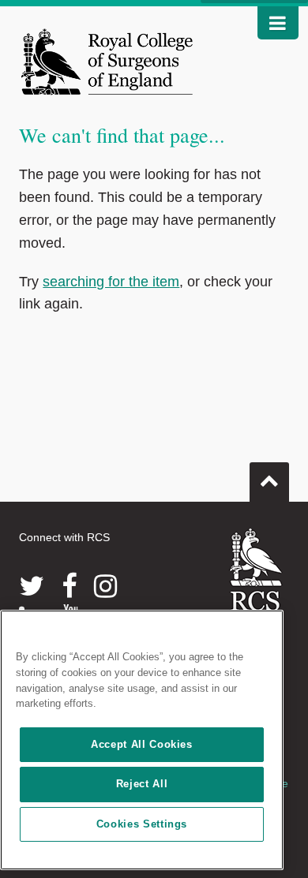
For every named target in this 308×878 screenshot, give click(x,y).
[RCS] (256, 584)
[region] (142, 740)
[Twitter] (31, 586)
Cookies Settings (142, 824)
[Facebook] (69, 586)
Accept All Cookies (142, 744)
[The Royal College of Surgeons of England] (106, 61)
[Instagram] (105, 586)
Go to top (269, 482)
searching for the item (111, 282)
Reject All (142, 784)
